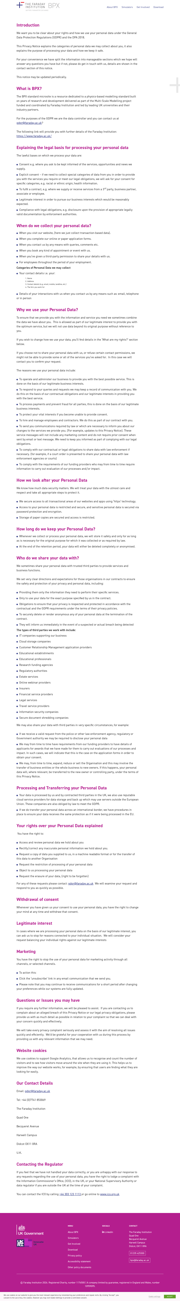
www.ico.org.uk (109, 1194)
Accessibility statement (79, 1261)
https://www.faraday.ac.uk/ (34, 136)
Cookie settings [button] (154, 1296)
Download (158, 7)
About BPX (112, 7)
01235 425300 (137, 1253)
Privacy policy (75, 1255)
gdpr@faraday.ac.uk (29, 123)
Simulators (127, 7)
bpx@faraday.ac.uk (139, 1260)
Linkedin (108, 1232)
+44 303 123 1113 (70, 1194)
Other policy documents (79, 1267)
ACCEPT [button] (170, 1296)
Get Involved (143, 7)
